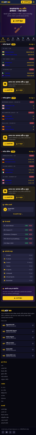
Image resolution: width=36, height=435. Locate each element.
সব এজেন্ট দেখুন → (18, 214)
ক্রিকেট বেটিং (4, 371)
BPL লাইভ (3, 390)
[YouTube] (6, 432)
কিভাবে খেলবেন (4, 415)
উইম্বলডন (3, 398)
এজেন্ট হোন (3, 412)
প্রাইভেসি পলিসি (4, 423)
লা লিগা (3, 396)
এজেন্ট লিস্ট (9, 90)
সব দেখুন (31, 44)
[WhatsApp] (10, 432)
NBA (2, 401)
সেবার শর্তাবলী (4, 420)
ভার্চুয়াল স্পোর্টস (4, 379)
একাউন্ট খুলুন (27, 2)
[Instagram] (13, 432)
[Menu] (33, 2)
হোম (2, 366)
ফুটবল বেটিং (4, 374)
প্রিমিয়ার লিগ (4, 393)
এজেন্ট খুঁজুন (19, 21)
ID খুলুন (20, 90)
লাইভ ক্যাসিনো (4, 377)
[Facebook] (3, 432)
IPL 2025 (3, 387)
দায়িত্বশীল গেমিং (5, 417)
